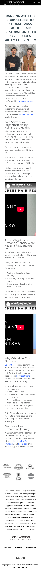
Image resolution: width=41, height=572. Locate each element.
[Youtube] (24, 558)
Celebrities (10, 365)
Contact (7, 547)
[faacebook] (17, 558)
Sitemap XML (31, 547)
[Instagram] (19, 558)
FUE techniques (26, 114)
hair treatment (23, 376)
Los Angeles (18, 441)
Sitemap (18, 547)
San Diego (22, 444)
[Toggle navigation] (39, 2)
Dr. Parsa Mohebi (25, 101)
